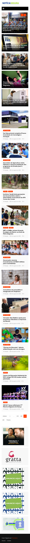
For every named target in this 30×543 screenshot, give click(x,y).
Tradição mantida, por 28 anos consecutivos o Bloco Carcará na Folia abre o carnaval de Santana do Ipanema (14, 28)
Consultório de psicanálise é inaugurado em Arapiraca (12, 290)
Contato (9, 540)
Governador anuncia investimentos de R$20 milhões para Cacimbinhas (13, 261)
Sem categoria (7, 130)
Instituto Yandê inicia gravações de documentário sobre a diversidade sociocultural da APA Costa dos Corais (14, 196)
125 (17, 416)
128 (3, 420)
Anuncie (3, 540)
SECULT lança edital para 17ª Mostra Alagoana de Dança (12, 406)
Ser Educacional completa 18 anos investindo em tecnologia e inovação (14, 134)
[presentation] (22, 15)
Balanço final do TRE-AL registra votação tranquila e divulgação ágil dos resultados (15, 102)
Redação (6, 139)
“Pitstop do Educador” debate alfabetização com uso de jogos (14, 348)
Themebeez (15, 538)
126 (21, 416)
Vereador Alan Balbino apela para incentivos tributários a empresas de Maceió (14, 319)
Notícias (10, 191)
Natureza (5, 227)
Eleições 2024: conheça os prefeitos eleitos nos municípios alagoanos (14, 83)
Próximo (9, 420)
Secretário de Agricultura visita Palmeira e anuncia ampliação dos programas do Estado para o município (14, 165)
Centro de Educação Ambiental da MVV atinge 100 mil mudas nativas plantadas (15, 377)
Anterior (5, 416)
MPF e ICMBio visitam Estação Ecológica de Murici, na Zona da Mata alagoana (13, 232)
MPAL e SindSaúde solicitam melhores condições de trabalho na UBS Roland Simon (14, 65)
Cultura (5, 191)
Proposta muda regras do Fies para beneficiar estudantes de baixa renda (15, 47)
